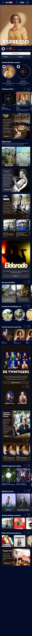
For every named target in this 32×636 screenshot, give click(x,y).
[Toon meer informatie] (14, 93)
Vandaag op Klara (8, 89)
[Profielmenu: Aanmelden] (27, 2)
